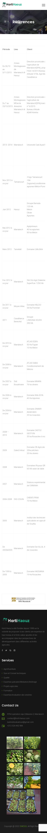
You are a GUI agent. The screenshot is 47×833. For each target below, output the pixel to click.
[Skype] (10, 650)
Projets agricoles (11, 686)
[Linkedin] (13, 650)
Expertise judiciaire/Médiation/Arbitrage (20, 682)
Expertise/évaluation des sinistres (18, 695)
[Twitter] (6, 650)
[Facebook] (3, 650)
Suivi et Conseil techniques (15, 673)
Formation (8, 690)
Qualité (6, 678)
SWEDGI (23, 826)
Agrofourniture (10, 669)
